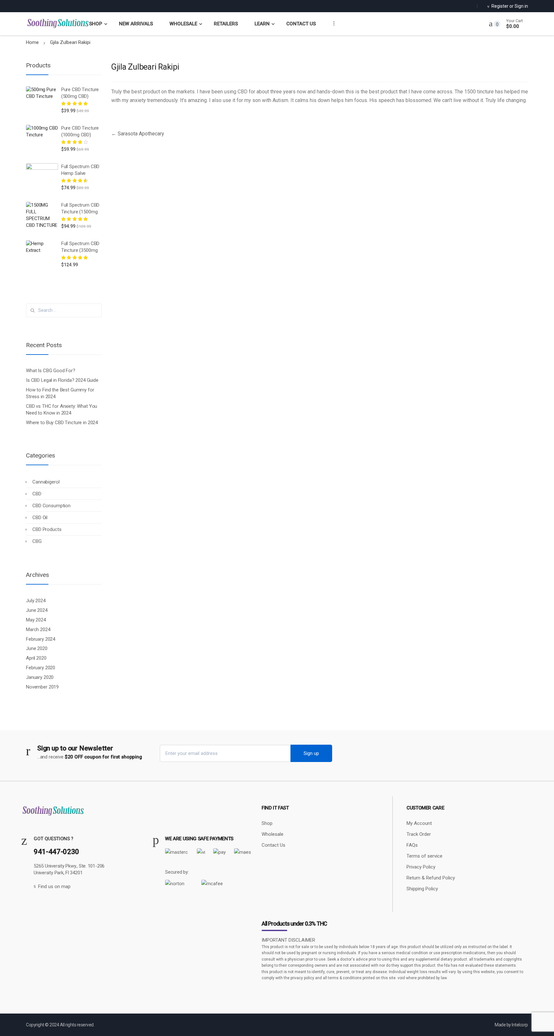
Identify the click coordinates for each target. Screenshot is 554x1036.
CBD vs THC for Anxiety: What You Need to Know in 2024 (61, 409)
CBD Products (46, 529)
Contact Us (301, 24)
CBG (37, 541)
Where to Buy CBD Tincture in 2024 (62, 422)
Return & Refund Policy (431, 878)
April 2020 (36, 658)
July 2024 (36, 601)
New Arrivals (136, 24)
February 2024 (40, 639)
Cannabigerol (45, 482)
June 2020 (36, 648)
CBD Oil (39, 517)
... (332, 23)
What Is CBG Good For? (50, 370)
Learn (262, 24)
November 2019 (42, 687)
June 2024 (36, 610)
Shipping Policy (422, 889)
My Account (419, 823)
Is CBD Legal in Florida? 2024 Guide (62, 380)
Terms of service (424, 856)
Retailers (226, 24)
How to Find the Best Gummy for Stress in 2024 (60, 393)
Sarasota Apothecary (137, 134)
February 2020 (40, 668)
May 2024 (36, 620)
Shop (95, 24)
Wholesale (183, 24)
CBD (36, 494)
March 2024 (38, 629)
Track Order (419, 834)
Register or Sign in (509, 6)
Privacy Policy (421, 867)
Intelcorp (520, 1024)
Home (32, 42)
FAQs (412, 845)
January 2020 (40, 677)
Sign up (311, 753)
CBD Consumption (51, 506)
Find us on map (54, 886)
